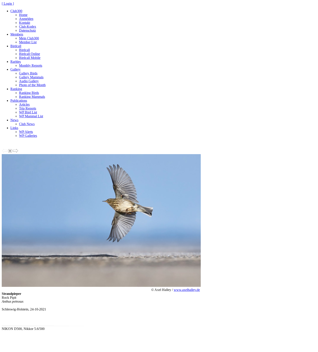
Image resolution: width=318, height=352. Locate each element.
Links (14, 128)
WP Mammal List (31, 116)
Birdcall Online (29, 54)
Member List (28, 42)
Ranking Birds (29, 93)
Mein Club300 (29, 38)
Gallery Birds (28, 73)
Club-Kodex (27, 26)
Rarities (15, 61)
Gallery (15, 69)
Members (16, 34)
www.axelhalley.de (187, 290)
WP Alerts (26, 132)
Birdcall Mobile (29, 58)
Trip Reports (27, 108)
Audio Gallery (29, 81)
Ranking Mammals (32, 96)
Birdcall (15, 46)
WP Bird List (28, 112)
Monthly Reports (30, 65)
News (14, 120)
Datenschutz (27, 30)
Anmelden (26, 19)
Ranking (16, 89)
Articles (24, 104)
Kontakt (24, 22)
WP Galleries (28, 135)
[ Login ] (8, 3)
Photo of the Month (32, 85)
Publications (18, 100)
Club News (27, 124)
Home (23, 15)
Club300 (16, 11)
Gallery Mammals (31, 77)
